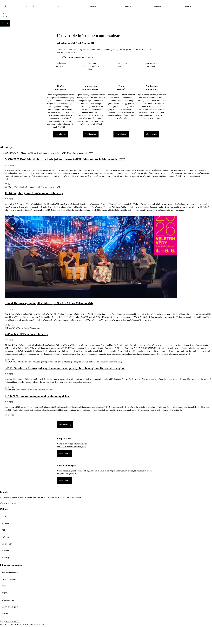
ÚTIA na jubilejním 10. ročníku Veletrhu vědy (34, 193)
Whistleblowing (8, 600)
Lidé (64, 6)
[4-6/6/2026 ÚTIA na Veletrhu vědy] (22, 328)
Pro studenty (126, 6)
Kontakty (187, 6)
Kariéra (5, 614)
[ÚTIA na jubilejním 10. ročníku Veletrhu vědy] (33, 187)
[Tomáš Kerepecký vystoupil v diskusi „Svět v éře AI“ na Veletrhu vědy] (91, 297)
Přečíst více (9, 184)
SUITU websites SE (15, 624)
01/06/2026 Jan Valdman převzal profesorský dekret (37, 396)
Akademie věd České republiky (76, 43)
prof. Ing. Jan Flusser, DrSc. (93, 471)
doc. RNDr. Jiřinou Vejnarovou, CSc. (71, 447)
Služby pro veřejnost (10, 607)
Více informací (60, 134)
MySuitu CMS (33, 624)
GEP (4, 586)
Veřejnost (92, 6)
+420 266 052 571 (62, 497)
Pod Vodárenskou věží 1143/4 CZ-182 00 (16, 497)
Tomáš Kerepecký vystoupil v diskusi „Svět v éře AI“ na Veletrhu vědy (49, 303)
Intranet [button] (5, 23)
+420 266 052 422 (40, 497)
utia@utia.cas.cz (75, 497)
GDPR (4, 593)
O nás (4, 6)
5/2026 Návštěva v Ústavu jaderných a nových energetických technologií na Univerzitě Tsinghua (65, 368)
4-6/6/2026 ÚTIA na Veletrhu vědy (26, 334)
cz (6, 13)
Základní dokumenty (10, 572)
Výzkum (34, 6)
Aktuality (157, 6)
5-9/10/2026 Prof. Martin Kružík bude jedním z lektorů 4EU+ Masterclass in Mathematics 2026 (65, 159)
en (6, 16)
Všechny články (65, 425)
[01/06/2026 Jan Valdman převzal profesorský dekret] (29, 390)
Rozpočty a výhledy (10, 579)
